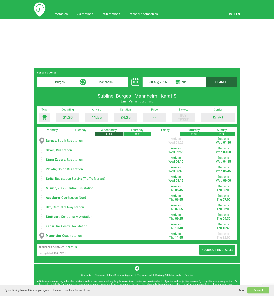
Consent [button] (258, 290)
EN (238, 14)
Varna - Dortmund (141, 101)
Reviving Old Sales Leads (168, 275)
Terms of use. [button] (82, 290)
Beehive (189, 275)
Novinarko (100, 275)
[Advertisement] (137, 43)
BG (231, 14)
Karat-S (71, 247)
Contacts (86, 275)
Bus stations (84, 14)
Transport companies (143, 14)
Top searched (144, 275)
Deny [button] (241, 290)
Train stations (110, 14)
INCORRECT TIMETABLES (217, 249)
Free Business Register (121, 275)
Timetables (40, 4)
